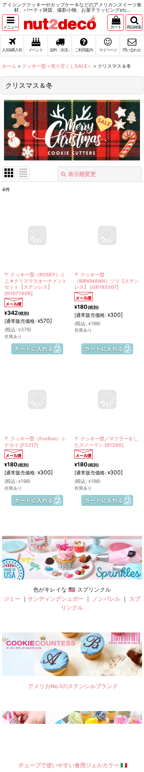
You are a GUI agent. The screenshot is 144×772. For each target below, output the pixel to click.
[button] (10, 22)
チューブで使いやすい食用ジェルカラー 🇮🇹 (73, 765)
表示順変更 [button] (82, 173)
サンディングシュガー (56, 598)
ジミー (12, 598)
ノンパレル (106, 598)
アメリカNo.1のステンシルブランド (73, 686)
